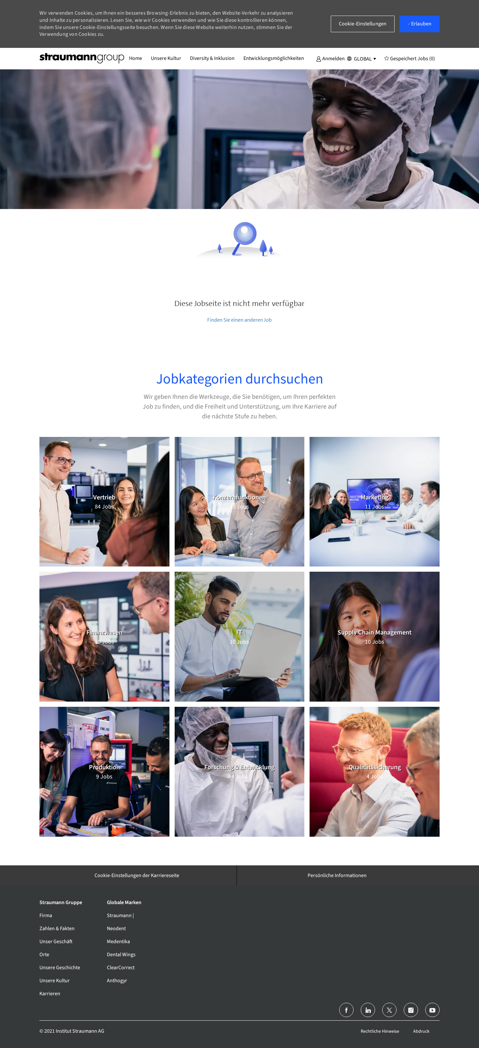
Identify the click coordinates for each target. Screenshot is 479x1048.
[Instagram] (411, 1010)
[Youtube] (432, 1010)
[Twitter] (389, 1010)
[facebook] (346, 1010)
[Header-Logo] (81, 58)
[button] (330, 58)
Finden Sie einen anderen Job (239, 319)
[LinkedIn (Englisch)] (368, 1010)
